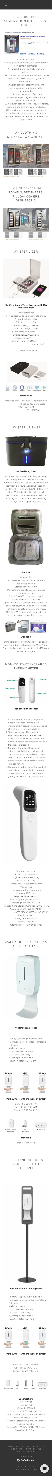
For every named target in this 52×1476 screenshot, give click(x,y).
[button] (6, 4)
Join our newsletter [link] (26, 1469)
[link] (26, 1460)
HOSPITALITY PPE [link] (26, 1466)
